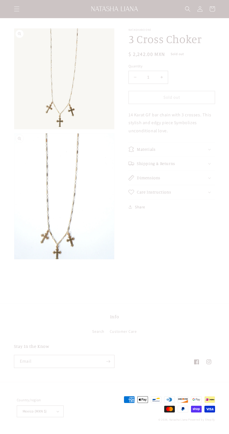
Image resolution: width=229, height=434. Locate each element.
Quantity (135, 66)
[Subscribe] (108, 361)
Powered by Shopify (201, 419)
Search (98, 331)
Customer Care (123, 331)
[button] (17, 9)
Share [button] (140, 206)
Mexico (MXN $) (35, 411)
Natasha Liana (178, 419)
